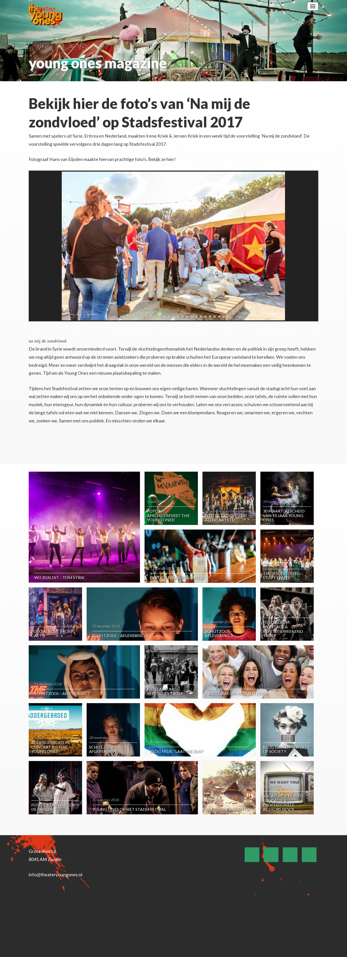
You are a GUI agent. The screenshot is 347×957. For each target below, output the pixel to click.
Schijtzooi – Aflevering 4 (120, 635)
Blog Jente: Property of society (286, 749)
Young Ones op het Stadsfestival (129, 809)
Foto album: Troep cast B (52, 633)
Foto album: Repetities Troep (165, 691)
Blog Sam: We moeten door (238, 693)
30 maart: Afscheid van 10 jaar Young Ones (284, 515)
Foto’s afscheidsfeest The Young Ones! (168, 515)
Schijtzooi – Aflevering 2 (62, 693)
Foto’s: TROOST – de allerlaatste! (225, 517)
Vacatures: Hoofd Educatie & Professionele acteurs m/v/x (283, 802)
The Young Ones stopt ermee (281, 575)
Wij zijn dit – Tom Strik (59, 577)
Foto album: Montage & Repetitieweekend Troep (283, 629)
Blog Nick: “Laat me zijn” (177, 751)
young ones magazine (98, 62)
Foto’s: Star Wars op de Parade (53, 807)
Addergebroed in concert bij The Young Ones (50, 747)
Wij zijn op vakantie (227, 809)
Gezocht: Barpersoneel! (177, 577)
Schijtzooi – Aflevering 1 (103, 749)
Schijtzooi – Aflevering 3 (219, 633)
